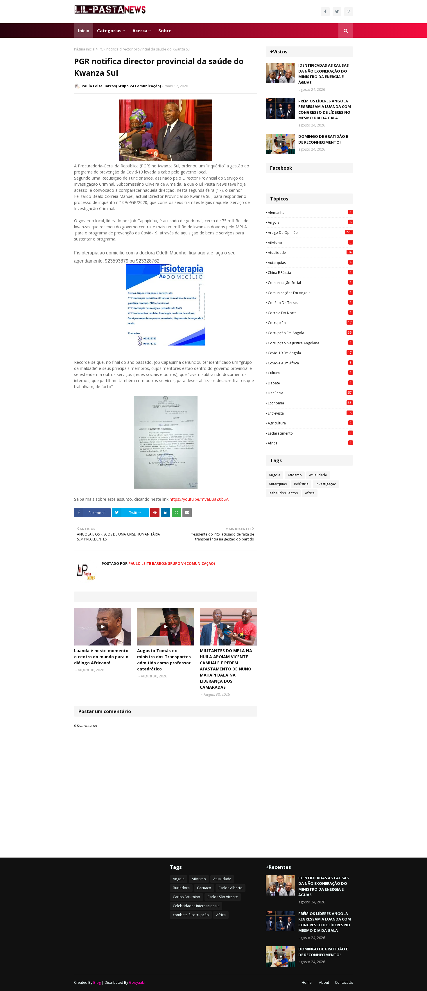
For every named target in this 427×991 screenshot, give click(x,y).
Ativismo (309, 242)
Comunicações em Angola (309, 292)
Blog (97, 982)
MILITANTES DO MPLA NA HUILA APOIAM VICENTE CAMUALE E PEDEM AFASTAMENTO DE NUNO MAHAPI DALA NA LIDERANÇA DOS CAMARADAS (226, 669)
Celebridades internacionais (196, 905)
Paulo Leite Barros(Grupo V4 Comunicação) (121, 86)
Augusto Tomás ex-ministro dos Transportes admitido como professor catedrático (164, 660)
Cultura (309, 372)
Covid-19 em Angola (309, 352)
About (324, 982)
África (309, 443)
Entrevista (309, 413)
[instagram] (348, 11)
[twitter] (337, 11)
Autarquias (309, 262)
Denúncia (309, 392)
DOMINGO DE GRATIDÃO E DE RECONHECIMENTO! (323, 139)
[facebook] (325, 11)
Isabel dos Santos (283, 493)
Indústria (301, 484)
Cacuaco (204, 887)
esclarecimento (309, 433)
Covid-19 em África (309, 363)
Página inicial (84, 49)
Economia (309, 403)
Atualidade (309, 252)
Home (307, 982)
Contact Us (344, 982)
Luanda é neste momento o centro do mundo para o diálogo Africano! (101, 657)
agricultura (309, 423)
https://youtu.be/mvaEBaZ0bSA (199, 499)
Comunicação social (309, 282)
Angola (309, 222)
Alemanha (309, 212)
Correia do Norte (309, 312)
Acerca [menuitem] (139, 30)
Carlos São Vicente (222, 896)
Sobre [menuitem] (164, 30)
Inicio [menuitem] (83, 30)
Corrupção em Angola (309, 332)
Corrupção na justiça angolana (309, 343)
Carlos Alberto (230, 887)
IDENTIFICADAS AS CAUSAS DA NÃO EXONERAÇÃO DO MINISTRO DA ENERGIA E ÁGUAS (323, 74)
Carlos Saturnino (186, 896)
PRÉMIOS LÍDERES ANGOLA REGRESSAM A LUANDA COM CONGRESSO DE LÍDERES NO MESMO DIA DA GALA (324, 109)
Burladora (181, 887)
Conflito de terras (309, 302)
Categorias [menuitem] (109, 30)
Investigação (326, 484)
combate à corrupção (191, 914)
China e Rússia (309, 272)
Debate (309, 383)
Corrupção (309, 322)
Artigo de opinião (309, 232)
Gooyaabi (137, 982)
